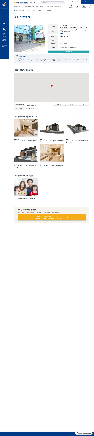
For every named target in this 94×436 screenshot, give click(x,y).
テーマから (4, 43)
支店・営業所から (4, 46)
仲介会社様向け (74, 1)
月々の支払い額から (4, 40)
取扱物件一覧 (69, 51)
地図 (61, 33)
